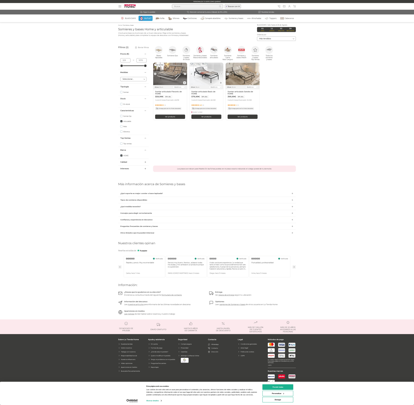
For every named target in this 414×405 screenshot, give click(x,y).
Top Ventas (125, 138)
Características (127, 111)
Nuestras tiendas (267, 12)
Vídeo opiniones (126, 363)
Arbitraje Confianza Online (190, 356)
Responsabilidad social (129, 356)
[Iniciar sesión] (289, 6)
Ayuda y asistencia (156, 340)
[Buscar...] (220, 6)
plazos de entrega (226, 295)
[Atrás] (155, 73)
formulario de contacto (172, 295)
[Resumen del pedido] (294, 6)
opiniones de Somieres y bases (232, 304)
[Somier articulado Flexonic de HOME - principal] (170, 74)
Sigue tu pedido (149, 12)
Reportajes (155, 367)
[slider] (121, 65)
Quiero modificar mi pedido (160, 356)
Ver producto (170, 117)
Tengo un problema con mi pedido (163, 359)
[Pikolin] (281, 376)
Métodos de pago (276, 340)
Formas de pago (156, 348)
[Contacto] (284, 6)
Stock (123, 99)
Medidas (124, 72)
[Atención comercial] (279, 6)
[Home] (292, 376)
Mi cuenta (154, 344)
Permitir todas (278, 387)
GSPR (243, 356)
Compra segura (186, 344)
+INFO (269, 365)
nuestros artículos (135, 304)
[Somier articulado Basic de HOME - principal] (206, 74)
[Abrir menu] (120, 6)
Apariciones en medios (129, 367)
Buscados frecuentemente (130, 371)
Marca (123, 150)
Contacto (214, 348)
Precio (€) (124, 54)
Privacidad (184, 348)
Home (120, 25)
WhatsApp (215, 344)
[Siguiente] (185, 73)
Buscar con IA (234, 6)
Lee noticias (129, 314)
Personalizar (276, 393)
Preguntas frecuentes (158, 363)
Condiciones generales (249, 344)
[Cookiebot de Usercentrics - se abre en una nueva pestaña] (132, 400)
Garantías (184, 352)
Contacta (212, 340)
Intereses (124, 169)
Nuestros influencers (128, 359)
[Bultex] (271, 376)
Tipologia (124, 87)
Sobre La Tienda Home (128, 340)
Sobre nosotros (126, 348)
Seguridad (182, 340)
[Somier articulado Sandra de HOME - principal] (243, 74)
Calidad (123, 162)
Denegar (278, 400)
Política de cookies (247, 352)
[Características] (184, 82)
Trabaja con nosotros (128, 352)
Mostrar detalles (152, 401)
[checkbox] (133, 92)
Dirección (214, 352)
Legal (240, 340)
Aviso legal (244, 348)
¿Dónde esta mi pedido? (159, 352)
